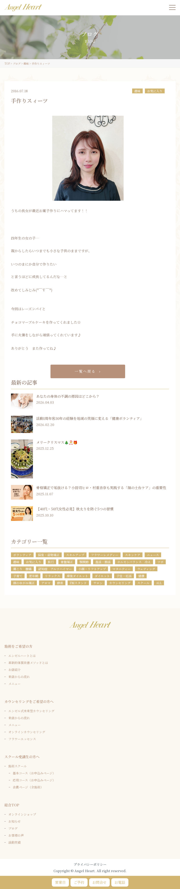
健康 (141, 576)
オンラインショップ (22, 814)
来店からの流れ (19, 676)
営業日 (60, 882)
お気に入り (154, 91)
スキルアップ (75, 555)
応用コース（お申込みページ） (34, 780)
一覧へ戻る (85, 371)
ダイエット (102, 576)
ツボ (160, 562)
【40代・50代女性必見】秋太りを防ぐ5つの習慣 (74, 508)
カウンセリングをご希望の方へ (29, 701)
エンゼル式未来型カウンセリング (31, 711)
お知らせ (14, 821)
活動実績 (14, 842)
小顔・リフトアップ (92, 569)
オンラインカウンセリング (26, 732)
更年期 (33, 576)
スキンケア (132, 555)
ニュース (153, 555)
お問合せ (99, 882)
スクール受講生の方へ (22, 756)
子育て (17, 576)
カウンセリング (120, 583)
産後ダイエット (77, 576)
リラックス (52, 576)
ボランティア (22, 555)
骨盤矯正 (67, 562)
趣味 (137, 91)
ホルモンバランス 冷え (134, 562)
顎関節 (84, 562)
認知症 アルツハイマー (55, 569)
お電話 (120, 882)
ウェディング (146, 569)
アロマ (45, 583)
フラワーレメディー (104, 555)
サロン (98, 583)
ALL (159, 583)
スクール (143, 583)
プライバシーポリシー (90, 864)
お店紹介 (14, 669)
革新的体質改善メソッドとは (28, 662)
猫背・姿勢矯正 (48, 555)
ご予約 (79, 882)
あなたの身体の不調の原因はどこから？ (67, 396)
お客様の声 (16, 835)
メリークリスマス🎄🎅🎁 (56, 442)
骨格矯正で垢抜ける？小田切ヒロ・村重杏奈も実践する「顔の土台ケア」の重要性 (101, 487)
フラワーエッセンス (22, 739)
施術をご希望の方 (18, 646)
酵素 (60, 583)
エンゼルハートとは (22, 655)
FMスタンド (78, 583)
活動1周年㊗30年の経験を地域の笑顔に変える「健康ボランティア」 (89, 418)
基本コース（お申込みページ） (34, 773)
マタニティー (121, 569)
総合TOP (11, 804)
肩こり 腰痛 (22, 569)
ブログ (13, 828)
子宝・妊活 (124, 576)
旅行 (51, 562)
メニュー (14, 683)
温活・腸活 (103, 562)
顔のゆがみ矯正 (24, 583)
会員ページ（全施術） (28, 787)
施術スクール (17, 766)
